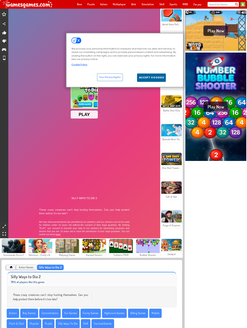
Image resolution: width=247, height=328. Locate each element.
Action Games (26, 267)
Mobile (155, 313)
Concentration (50, 313)
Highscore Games (114, 313)
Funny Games (90, 313)
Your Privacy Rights (110, 77)
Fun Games (70, 313)
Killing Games (138, 313)
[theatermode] (4, 226)
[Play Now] (215, 50)
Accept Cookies (151, 77)
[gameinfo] (4, 49)
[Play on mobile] (4, 58)
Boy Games (29, 313)
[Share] (4, 23)
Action (13, 313)
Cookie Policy (79, 64)
